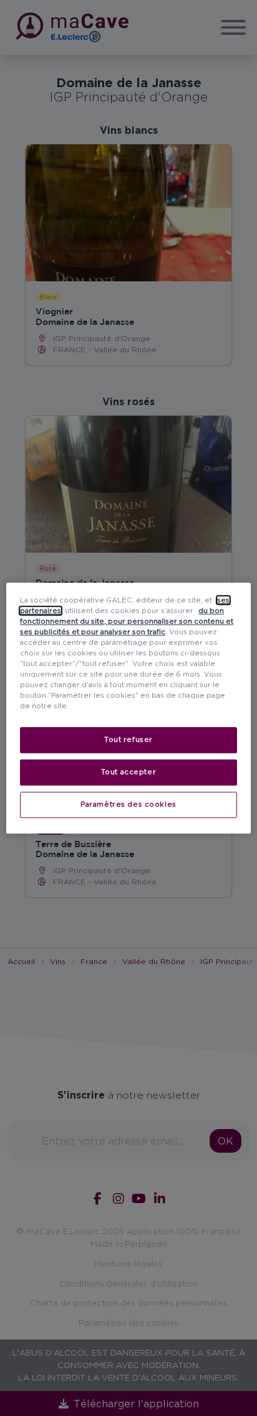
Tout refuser (128, 739)
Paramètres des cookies (128, 804)
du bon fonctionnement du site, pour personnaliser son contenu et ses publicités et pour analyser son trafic (126, 621)
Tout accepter (128, 772)
